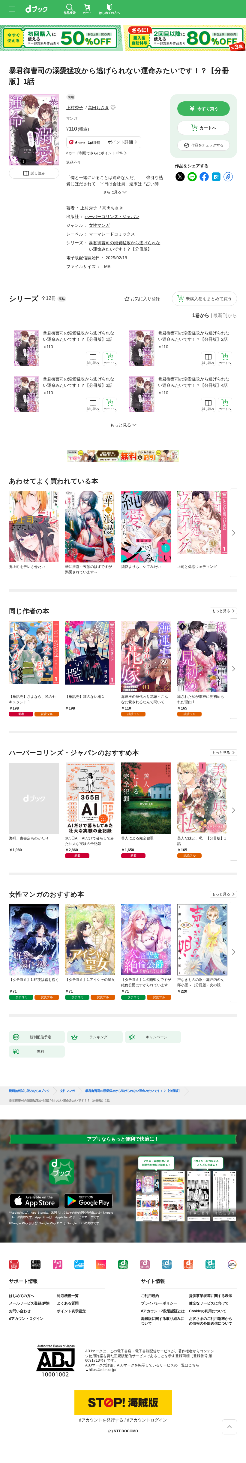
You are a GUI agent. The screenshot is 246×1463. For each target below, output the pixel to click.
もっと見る (221, 611)
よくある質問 (68, 1303)
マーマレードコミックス (112, 234)
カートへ (208, 127)
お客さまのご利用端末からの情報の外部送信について (210, 1321)
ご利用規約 (150, 1296)
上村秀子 (74, 107)
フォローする (113, 108)
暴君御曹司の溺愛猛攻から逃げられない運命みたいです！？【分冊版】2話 (194, 336)
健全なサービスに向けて (209, 1303)
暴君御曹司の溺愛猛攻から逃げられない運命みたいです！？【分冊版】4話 (194, 382)
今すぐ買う (207, 108)
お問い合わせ (20, 1311)
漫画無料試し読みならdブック (29, 1090)
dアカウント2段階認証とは (163, 1311)
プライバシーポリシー (159, 1303)
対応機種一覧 (68, 1296)
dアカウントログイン (26, 1319)
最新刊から (225, 315)
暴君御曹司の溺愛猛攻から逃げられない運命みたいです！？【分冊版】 (133, 1090)
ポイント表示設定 (71, 1311)
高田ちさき (98, 107)
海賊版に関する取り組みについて (162, 1321)
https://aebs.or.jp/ (102, 1370)
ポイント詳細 (120, 142)
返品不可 (73, 162)
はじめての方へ (21, 1296)
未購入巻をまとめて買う (209, 298)
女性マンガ (99, 225)
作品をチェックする (207, 145)
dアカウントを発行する (101, 1420)
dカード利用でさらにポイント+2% (94, 153)
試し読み (38, 173)
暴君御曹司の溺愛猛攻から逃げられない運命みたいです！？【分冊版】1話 (78, 336)
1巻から (200, 315)
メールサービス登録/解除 (29, 1303)
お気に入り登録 (145, 298)
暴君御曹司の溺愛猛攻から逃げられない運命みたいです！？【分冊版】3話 (78, 382)
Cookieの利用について (207, 1311)
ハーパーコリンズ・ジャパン (112, 216)
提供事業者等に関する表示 (210, 1296)
